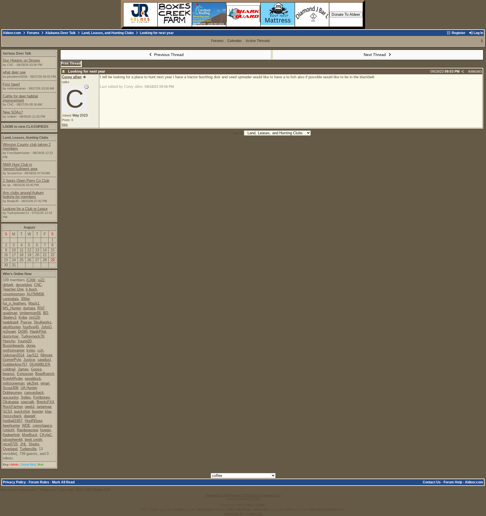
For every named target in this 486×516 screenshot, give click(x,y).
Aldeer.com (12, 33)
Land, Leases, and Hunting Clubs (108, 33)
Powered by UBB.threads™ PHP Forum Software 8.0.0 (243, 495)
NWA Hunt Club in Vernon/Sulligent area (20, 166)
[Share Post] (462, 71)
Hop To (238, 133)
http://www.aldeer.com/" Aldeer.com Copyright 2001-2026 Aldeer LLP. (241, 273)
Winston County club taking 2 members (27, 146)
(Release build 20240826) (243, 498)
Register (458, 33)
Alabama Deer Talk (60, 33)
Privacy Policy (14, 482)
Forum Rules (39, 482)
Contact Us (432, 482)
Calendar (234, 41)
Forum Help (453, 482)
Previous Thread (168, 54)
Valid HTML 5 (233, 513)
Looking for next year (86, 71)
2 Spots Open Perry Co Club (26, 180)
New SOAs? (13, 112)
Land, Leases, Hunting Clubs (25, 138)
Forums (33, 33)
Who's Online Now (17, 274)
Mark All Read (63, 482)
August (29, 227)
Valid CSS (255, 513)
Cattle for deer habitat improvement (20, 98)
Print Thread (71, 63)
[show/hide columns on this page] (482, 40)
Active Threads (258, 41)
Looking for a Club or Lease (25, 209)
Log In (478, 33)
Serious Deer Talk (17, 53)
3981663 (476, 71)
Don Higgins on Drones (21, 60)
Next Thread (375, 54)
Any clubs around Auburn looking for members (23, 195)
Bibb (65, 124)
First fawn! (11, 84)
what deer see (14, 72)
